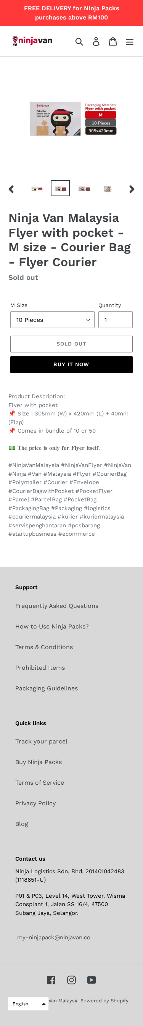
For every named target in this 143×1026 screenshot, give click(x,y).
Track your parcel (41, 741)
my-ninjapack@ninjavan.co (52, 937)
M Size (18, 305)
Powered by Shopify (104, 1000)
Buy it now (71, 364)
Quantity (109, 305)
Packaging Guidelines (46, 688)
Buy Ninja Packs (38, 762)
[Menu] (129, 41)
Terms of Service (39, 782)
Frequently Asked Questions (56, 605)
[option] (36, 188)
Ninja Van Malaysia (57, 1000)
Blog (21, 823)
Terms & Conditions (44, 647)
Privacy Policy (35, 803)
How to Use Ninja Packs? (52, 626)
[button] (28, 1004)
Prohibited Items (40, 667)
